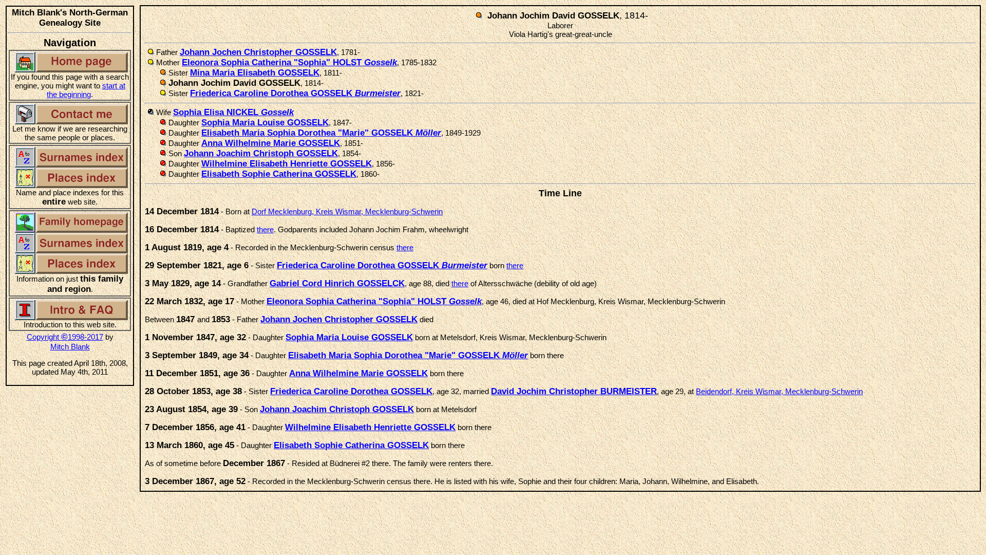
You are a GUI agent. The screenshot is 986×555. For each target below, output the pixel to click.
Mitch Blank (70, 346)
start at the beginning (86, 90)
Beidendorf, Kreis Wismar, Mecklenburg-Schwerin (779, 391)
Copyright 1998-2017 (65, 336)
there (265, 229)
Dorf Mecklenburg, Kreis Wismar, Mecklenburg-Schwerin (347, 211)
